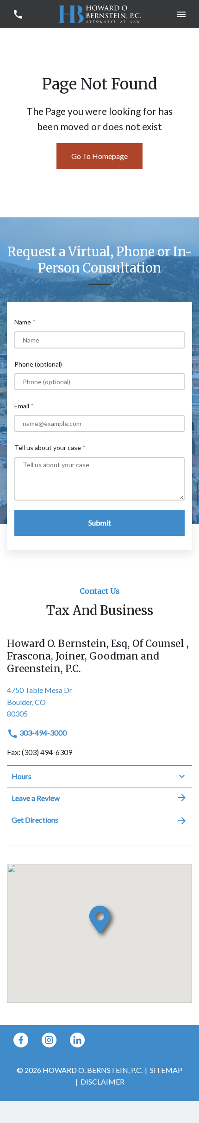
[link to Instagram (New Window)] (49, 1040)
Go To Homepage (99, 156)
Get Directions (35, 819)
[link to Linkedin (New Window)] (77, 1040)
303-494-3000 (42, 732)
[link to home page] (99, 13)
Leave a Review (36, 797)
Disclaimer (102, 1081)
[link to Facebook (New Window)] (20, 1040)
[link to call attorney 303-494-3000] (17, 14)
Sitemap (166, 1070)
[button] (181, 14)
